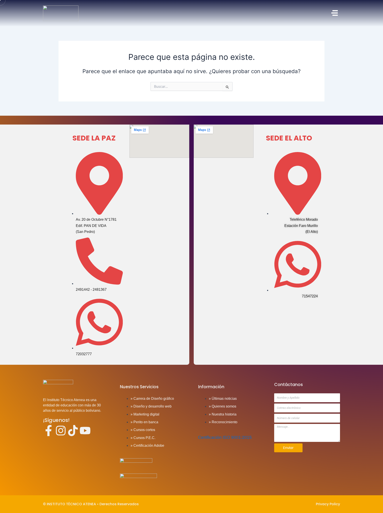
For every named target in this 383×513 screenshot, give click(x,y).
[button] (236, 13)
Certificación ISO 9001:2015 (225, 437)
